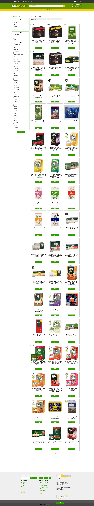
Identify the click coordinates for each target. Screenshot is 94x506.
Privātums (30, 1)
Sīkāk (38, 74)
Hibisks (15, 104)
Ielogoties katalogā (77, 4)
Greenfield (16, 26)
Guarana (16, 103)
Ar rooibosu (16, 89)
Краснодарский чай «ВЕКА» (19, 29)
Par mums (15, 1)
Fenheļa (15, 99)
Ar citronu (16, 58)
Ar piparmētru (16, 87)
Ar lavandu (16, 77)
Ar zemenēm (16, 92)
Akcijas (23, 492)
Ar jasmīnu (16, 65)
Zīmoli (52, 9)
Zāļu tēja (16, 127)
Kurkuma (16, 111)
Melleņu (15, 115)
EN (80, 1)
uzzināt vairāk (52, 502)
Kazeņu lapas (17, 110)
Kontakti (25, 1)
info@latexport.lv (44, 482)
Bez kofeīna (16, 96)
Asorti (15, 94)
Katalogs (42, 9)
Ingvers (15, 106)
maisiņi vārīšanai (17, 34)
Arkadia (15, 22)
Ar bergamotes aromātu (18, 54)
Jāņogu (15, 108)
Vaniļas (15, 123)
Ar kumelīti (16, 75)
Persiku (15, 120)
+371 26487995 (44, 487)
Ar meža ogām (17, 84)
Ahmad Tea (16, 21)
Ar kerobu (16, 70)
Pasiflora (16, 118)
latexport (42, 488)
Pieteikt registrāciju (77, 6)
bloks (15, 39)
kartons (15, 36)
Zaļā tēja (16, 125)
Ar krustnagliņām (17, 73)
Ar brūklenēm (16, 56)
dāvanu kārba (16, 37)
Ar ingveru (16, 63)
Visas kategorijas (17, 16)
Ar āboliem (16, 47)
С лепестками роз (17, 129)
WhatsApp (42, 490)
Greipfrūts (16, 101)
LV (74, 1)
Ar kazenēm (16, 68)
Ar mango (16, 80)
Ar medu (15, 82)
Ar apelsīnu (16, 51)
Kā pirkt (19, 1)
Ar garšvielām (16, 59)
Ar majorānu (16, 78)
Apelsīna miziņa (17, 44)
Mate (15, 113)
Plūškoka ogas (17, 122)
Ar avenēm (16, 52)
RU (77, 1)
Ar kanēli (16, 66)
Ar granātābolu (17, 61)
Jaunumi (48, 9)
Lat (19, 5)
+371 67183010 (44, 485)
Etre (15, 24)
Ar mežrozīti (16, 85)
